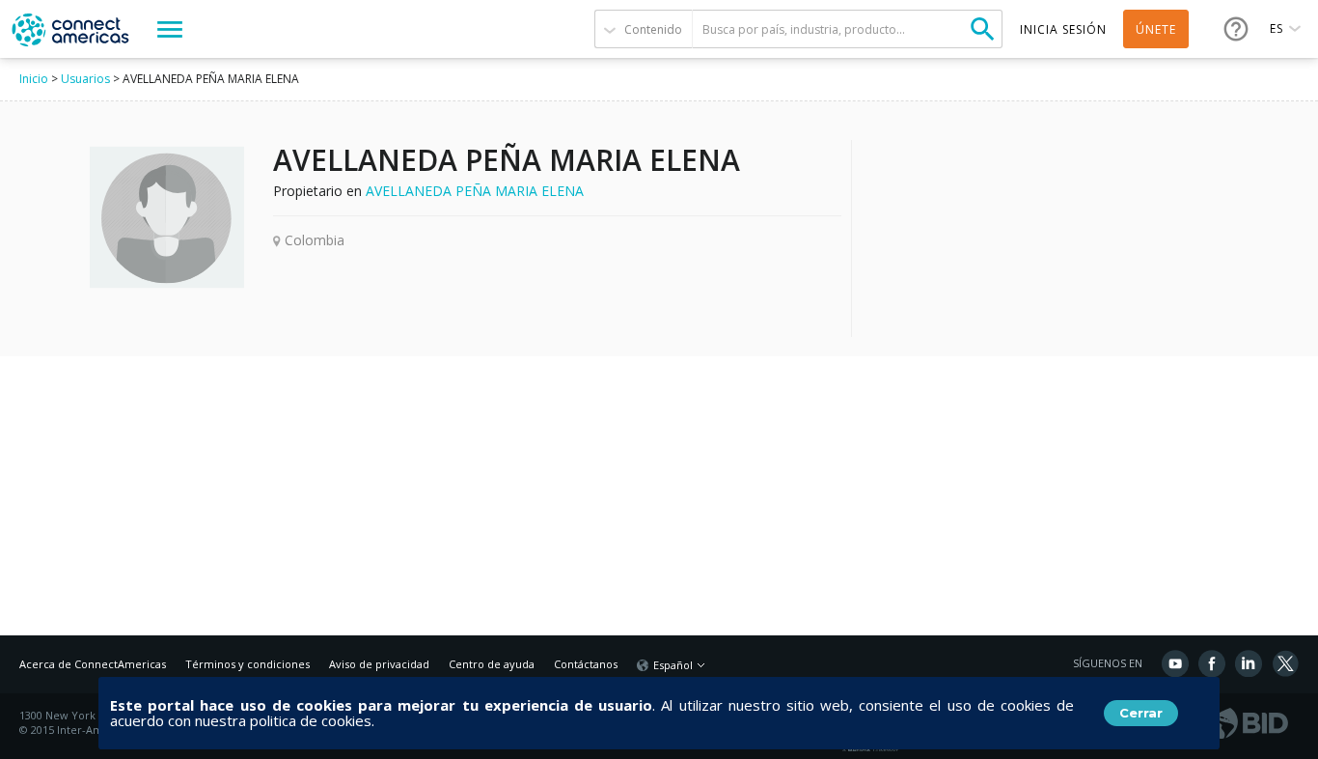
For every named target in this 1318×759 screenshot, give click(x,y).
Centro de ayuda (492, 664)
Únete (1156, 29)
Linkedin (1248, 663)
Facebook (1211, 663)
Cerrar (1141, 712)
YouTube (1175, 663)
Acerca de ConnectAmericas (92, 664)
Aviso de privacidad (379, 664)
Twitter (1285, 663)
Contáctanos (586, 664)
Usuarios (85, 78)
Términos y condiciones (247, 664)
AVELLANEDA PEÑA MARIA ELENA (475, 191)
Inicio (33, 78)
